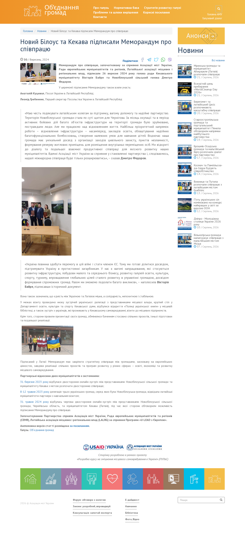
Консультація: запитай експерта (92, 512)
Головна (28, 31)
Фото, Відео (132, 519)
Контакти (100, 17)
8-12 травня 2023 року (34, 391)
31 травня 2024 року (35, 401)
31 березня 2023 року (34, 382)
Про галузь (101, 8)
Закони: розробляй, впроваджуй (91, 506)
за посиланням (79, 426)
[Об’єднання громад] (214, 479)
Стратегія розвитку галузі (162, 8)
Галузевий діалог (212, 18)
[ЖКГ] (194, 479)
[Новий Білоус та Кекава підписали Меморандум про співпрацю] (38, 74)
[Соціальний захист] (153, 479)
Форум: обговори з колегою (89, 499)
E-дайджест (132, 499)
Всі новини (218, 60)
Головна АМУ (214, 14)
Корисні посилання (156, 12)
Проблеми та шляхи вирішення (115, 12)
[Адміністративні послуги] (173, 479)
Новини (41, 31)
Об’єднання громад (61, 9)
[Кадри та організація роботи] (71, 479)
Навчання (131, 506)
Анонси (197, 35)
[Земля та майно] (30, 479)
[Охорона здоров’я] (112, 479)
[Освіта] (92, 479)
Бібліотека (131, 512)
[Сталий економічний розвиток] (132, 479)
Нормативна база (126, 8)
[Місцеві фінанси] (51, 479)
